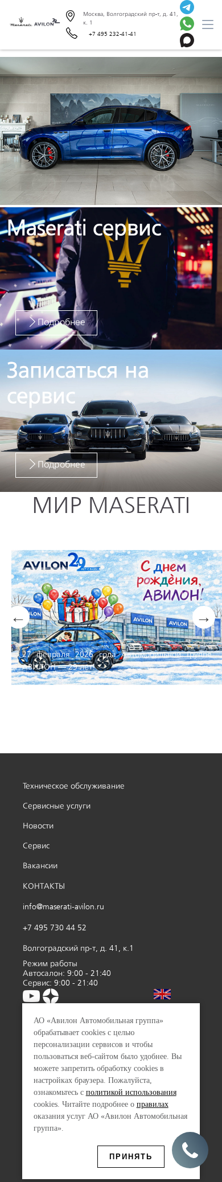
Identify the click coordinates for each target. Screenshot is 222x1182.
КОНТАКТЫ (44, 886)
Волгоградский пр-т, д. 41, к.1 (78, 948)
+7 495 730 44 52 (55, 928)
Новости (38, 826)
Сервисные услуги (57, 806)
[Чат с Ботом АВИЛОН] (187, 8)
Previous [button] (18, 617)
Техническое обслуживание (74, 786)
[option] (111, 132)
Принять (131, 1156)
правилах (152, 1104)
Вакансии (40, 866)
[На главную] (34, 25)
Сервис (36, 846)
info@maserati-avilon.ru (63, 907)
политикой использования (131, 1092)
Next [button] (203, 617)
